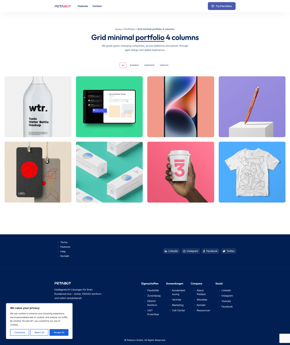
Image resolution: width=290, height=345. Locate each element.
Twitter (230, 251)
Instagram (192, 251)
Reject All (39, 332)
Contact (97, 6)
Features (83, 6)
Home (118, 29)
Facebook (212, 251)
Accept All (59, 332)
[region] (39, 321)
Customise (19, 332)
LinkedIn (173, 251)
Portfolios (129, 29)
